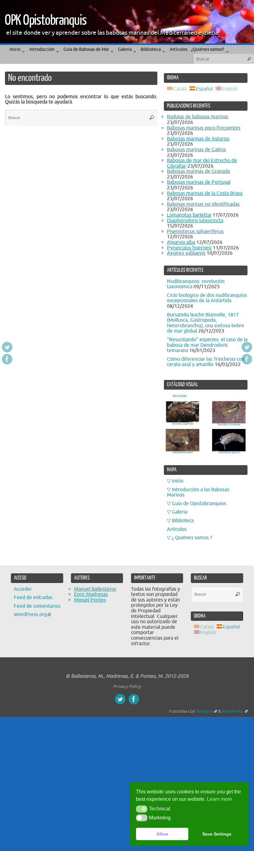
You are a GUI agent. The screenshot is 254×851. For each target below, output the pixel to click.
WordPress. (233, 711)
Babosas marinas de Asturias (198, 139)
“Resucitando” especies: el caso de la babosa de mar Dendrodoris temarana (207, 345)
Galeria (179, 512)
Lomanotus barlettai (189, 215)
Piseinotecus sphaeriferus (195, 231)
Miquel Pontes (90, 600)
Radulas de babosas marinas (197, 117)
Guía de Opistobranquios (199, 503)
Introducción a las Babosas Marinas (198, 492)
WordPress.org (30, 614)
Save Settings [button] (216, 833)
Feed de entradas (33, 597)
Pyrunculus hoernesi (189, 248)
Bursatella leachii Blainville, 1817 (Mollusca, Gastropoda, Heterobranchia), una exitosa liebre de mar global (205, 323)
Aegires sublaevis (186, 253)
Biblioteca (183, 521)
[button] (141, 808)
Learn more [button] (219, 799)
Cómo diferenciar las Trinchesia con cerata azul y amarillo (205, 362)
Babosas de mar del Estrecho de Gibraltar (202, 163)
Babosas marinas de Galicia (196, 150)
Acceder (23, 589)
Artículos (176, 529)
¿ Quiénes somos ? (192, 538)
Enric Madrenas (91, 594)
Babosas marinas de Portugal (198, 182)
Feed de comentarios (37, 606)
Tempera (204, 711)
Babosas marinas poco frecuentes (203, 128)
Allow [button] (162, 833)
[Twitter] (7, 347)
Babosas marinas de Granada (198, 171)
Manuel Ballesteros (95, 589)
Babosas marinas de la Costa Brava (205, 193)
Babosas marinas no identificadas (203, 204)
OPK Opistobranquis (45, 20)
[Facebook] (7, 359)
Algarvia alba (181, 242)
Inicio (177, 481)
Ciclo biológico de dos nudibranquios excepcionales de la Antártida (207, 298)
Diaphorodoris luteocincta (195, 221)
